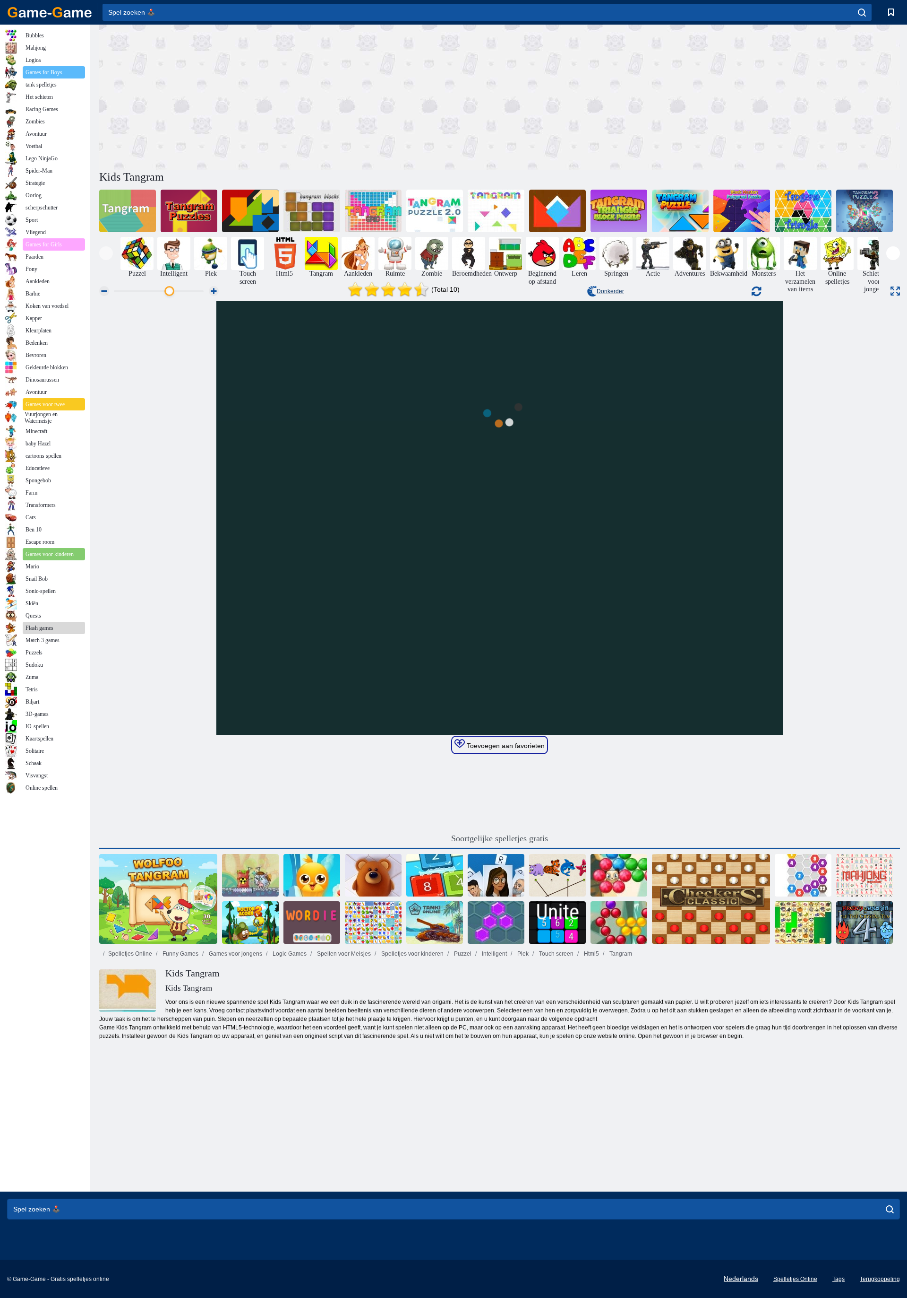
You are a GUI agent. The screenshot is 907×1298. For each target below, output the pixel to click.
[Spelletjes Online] (49, 12)
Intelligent (493, 953)
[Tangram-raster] (373, 211)
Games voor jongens (234, 953)
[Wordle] (311, 922)
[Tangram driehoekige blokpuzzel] (618, 211)
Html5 (590, 953)
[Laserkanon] (250, 875)
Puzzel (462, 953)
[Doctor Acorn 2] (250, 922)
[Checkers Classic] (711, 899)
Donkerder (610, 291)
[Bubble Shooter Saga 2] (618, 875)
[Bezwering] (496, 875)
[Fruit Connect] (373, 922)
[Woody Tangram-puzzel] (557, 211)
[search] (862, 12)
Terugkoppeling (880, 1279)
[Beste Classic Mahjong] (864, 875)
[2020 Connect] (803, 875)
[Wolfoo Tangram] (158, 899)
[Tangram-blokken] (311, 211)
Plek (522, 953)
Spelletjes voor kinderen (412, 953)
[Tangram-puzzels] (189, 211)
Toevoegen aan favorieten (505, 745)
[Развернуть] (895, 291)
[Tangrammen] (250, 211)
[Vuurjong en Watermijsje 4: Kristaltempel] (864, 922)
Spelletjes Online (130, 953)
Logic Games (289, 953)
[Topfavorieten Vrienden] (311, 875)
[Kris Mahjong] (803, 922)
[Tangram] (127, 211)
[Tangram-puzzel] (434, 211)
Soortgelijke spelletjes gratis (499, 838)
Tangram (620, 953)
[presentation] (106, 253)
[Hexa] (496, 922)
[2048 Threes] (434, 875)
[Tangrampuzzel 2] (864, 211)
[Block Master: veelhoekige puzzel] (741, 211)
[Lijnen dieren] (373, 875)
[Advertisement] (299, 96)
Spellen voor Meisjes (343, 953)
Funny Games (179, 953)
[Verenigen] (557, 922)
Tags (838, 1279)
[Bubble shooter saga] (618, 922)
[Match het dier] (557, 875)
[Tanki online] (434, 922)
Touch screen (555, 953)
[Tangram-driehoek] (803, 211)
